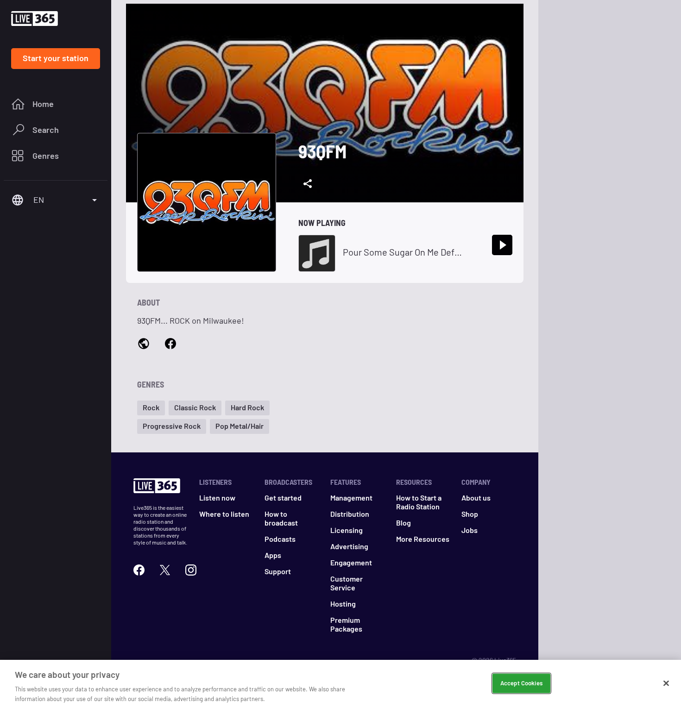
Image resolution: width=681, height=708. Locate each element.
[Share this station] (307, 184)
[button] (151, 408)
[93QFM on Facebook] (170, 344)
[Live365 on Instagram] (191, 570)
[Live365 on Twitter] (165, 570)
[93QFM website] (144, 344)
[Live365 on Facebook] (139, 570)
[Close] (666, 683)
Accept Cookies (521, 683)
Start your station (55, 58)
